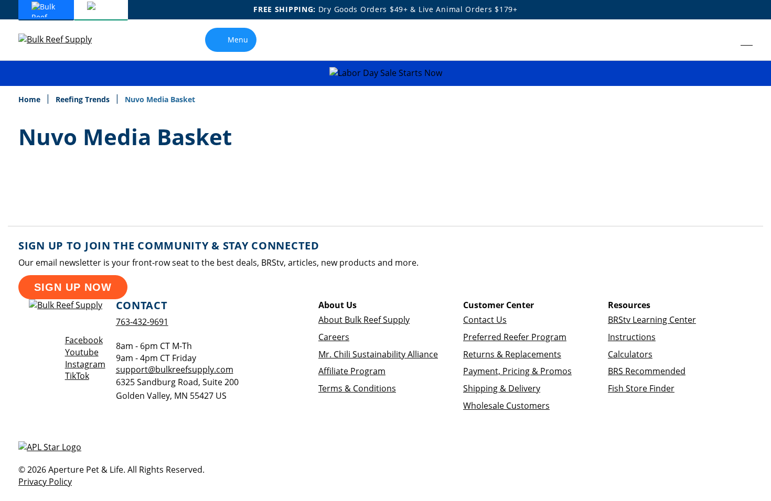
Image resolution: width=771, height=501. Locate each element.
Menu (238, 40)
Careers (333, 337)
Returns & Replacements (512, 354)
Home (30, 99)
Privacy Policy (45, 481)
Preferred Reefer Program (514, 337)
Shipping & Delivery (501, 388)
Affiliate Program (351, 371)
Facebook (84, 340)
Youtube (82, 352)
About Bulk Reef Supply (364, 319)
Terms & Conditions (357, 388)
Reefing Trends (84, 99)
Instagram (85, 364)
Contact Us (485, 319)
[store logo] (63, 40)
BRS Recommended (647, 371)
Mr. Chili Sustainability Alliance (378, 354)
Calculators (630, 354)
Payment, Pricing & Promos (517, 371)
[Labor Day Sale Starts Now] (385, 73)
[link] (723, 40)
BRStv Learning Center (652, 319)
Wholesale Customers (506, 405)
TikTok (77, 376)
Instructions (632, 337)
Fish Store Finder (641, 388)
